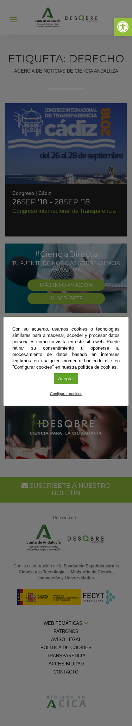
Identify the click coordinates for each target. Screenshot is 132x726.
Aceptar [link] (66, 378)
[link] (123, 27)
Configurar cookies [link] (66, 394)
